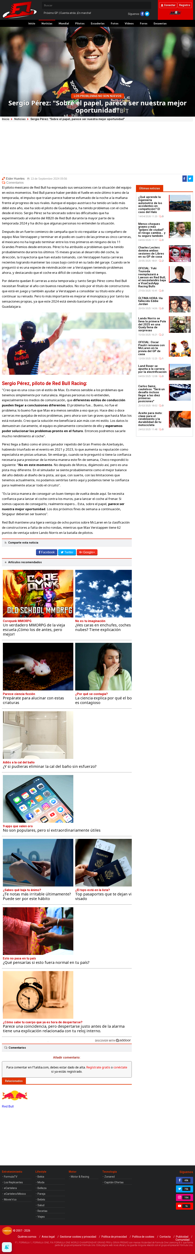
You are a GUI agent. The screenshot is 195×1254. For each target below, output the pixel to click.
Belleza (42, 1188)
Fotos (114, 23)
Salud (41, 1205)
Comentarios (15, 182)
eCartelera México (15, 1193)
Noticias (47, 23)
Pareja (41, 1193)
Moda (41, 1182)
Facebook (48, 552)
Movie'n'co (10, 1199)
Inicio (31, 23)
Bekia (41, 1176)
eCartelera (10, 1188)
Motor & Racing (80, 1176)
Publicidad (182, 1236)
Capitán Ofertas (114, 1182)
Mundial (64, 23)
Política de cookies (143, 1236)
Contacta (165, 1236)
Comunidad (182, 1239)
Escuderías (98, 23)
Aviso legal (48, 1236)
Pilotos (80, 23)
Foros (143, 23)
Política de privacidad (114, 1236)
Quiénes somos (27, 1236)
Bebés (41, 1199)
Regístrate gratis (98, 1067)
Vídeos (129, 23)
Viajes (41, 1216)
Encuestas (160, 23)
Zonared (109, 1176)
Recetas (42, 1210)
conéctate (120, 1067)
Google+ (89, 552)
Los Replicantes (13, 1182)
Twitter (68, 552)
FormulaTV (10, 1176)
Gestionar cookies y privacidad (78, 1236)
